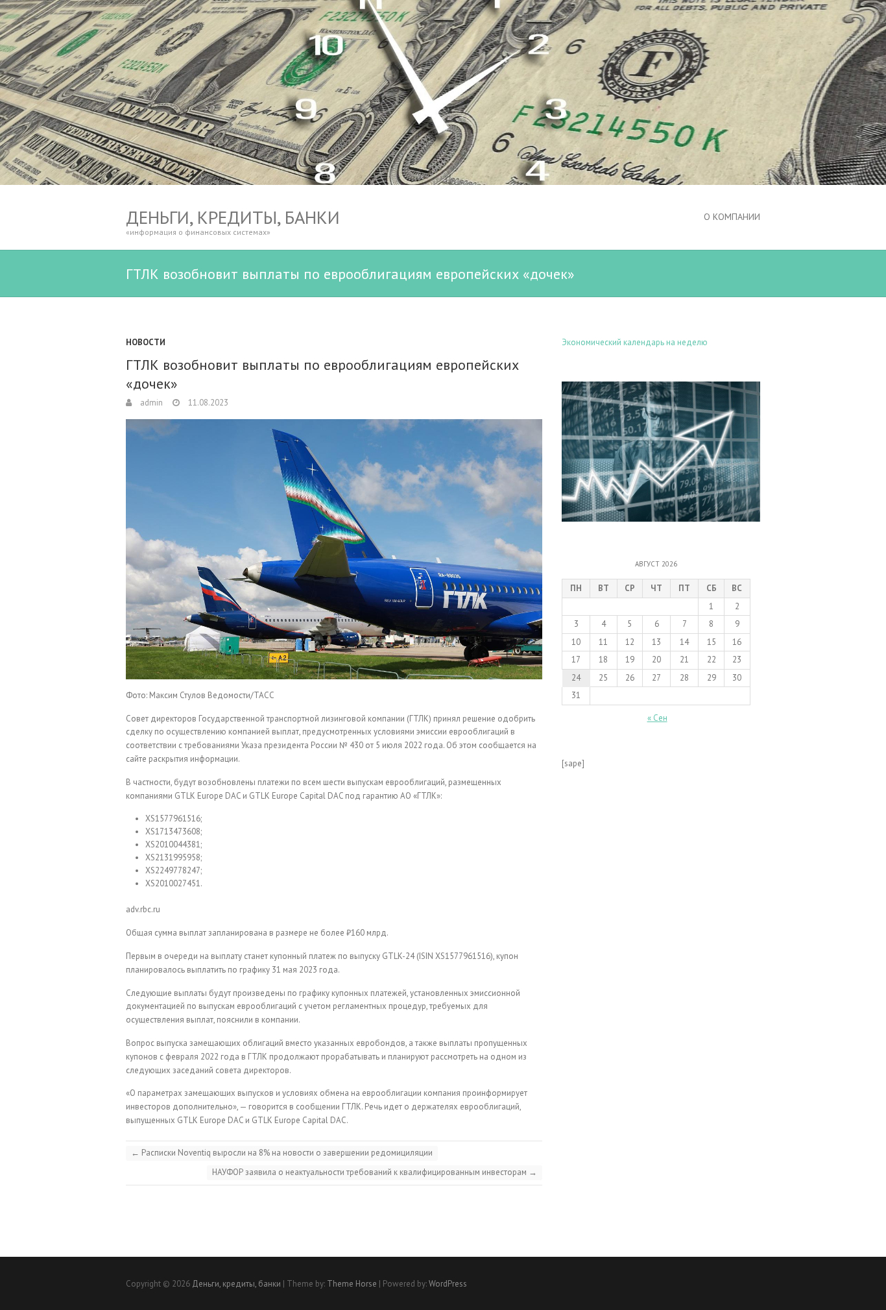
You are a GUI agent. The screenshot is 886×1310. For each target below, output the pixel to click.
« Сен (657, 717)
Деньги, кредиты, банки (233, 217)
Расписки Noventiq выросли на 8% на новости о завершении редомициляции (282, 1152)
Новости (145, 342)
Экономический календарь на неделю (635, 342)
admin (150, 402)
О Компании (732, 217)
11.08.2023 (207, 402)
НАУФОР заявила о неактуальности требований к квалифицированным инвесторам (374, 1172)
